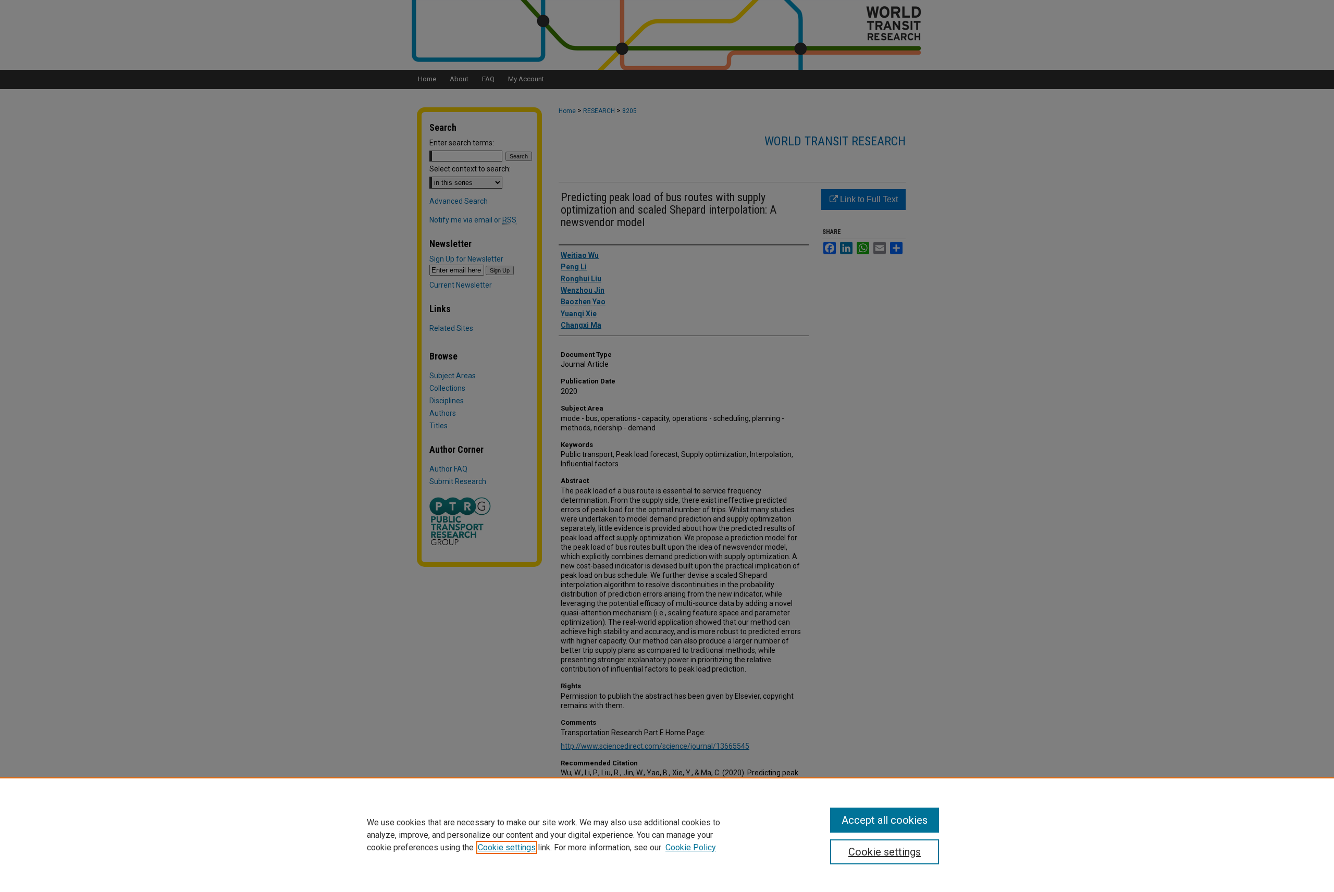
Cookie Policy (690, 847)
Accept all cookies (885, 820)
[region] (667, 834)
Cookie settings (507, 847)
